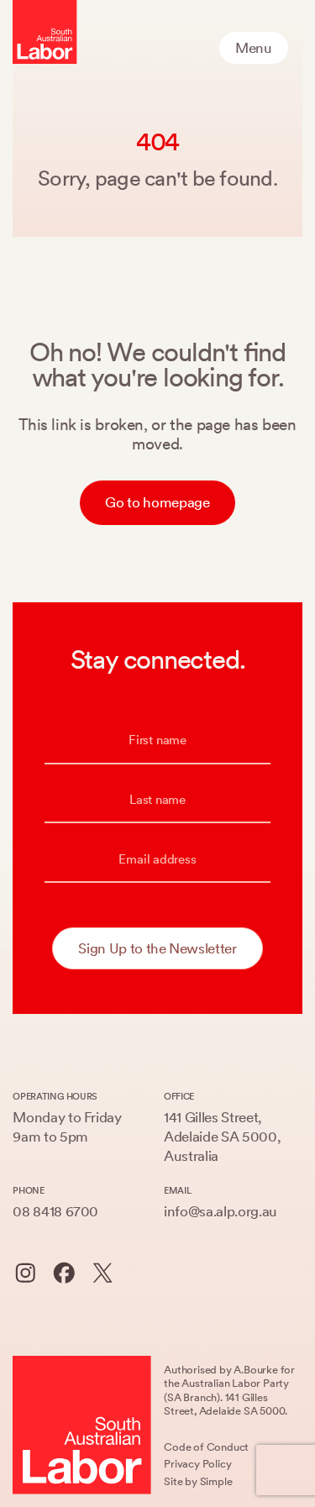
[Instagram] (26, 1273)
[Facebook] (64, 1273)
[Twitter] (103, 1273)
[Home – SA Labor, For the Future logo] (44, 32)
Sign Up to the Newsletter (157, 948)
